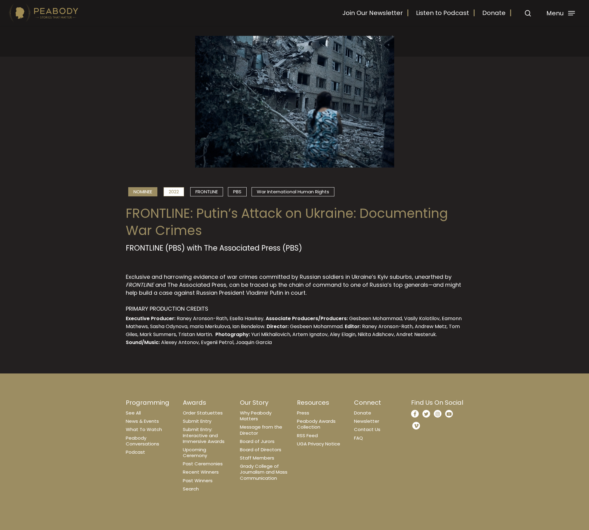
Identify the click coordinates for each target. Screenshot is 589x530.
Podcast (135, 452)
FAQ (358, 438)
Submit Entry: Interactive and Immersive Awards (204, 435)
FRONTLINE (206, 191)
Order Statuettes (203, 413)
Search (191, 489)
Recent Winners (201, 472)
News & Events (142, 421)
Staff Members (257, 458)
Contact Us (367, 429)
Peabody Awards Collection (316, 424)
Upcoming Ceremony (195, 452)
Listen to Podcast (442, 12)
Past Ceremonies (203, 463)
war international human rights (293, 191)
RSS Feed (307, 435)
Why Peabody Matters (255, 416)
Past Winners (198, 480)
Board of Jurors (257, 441)
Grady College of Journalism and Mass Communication (263, 472)
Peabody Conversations (142, 441)
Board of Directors (260, 449)
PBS (237, 191)
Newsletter (366, 421)
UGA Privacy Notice (318, 444)
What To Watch (144, 429)
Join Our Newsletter (372, 12)
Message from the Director (261, 430)
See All (133, 413)
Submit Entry (197, 421)
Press (303, 413)
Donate (494, 12)
